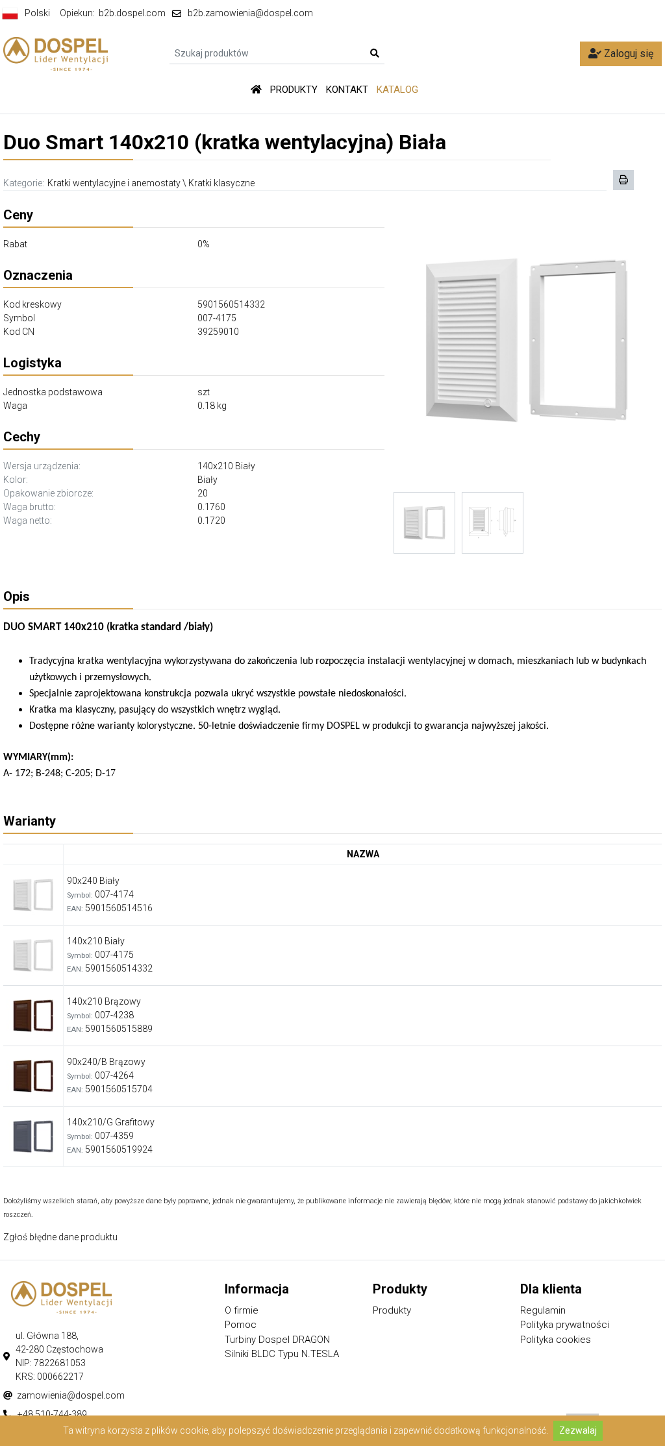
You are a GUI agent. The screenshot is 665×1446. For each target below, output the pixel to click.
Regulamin (543, 1310)
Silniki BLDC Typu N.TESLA (282, 1354)
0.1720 (211, 520)
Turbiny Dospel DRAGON (277, 1339)
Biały (207, 479)
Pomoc (241, 1324)
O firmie (241, 1310)
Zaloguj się (627, 53)
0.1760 (211, 507)
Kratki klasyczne (221, 183)
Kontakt (347, 89)
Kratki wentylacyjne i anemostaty (114, 183)
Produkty (294, 89)
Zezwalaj (578, 1430)
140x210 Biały (226, 466)
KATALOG (397, 89)
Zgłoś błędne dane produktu (60, 1237)
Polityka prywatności (564, 1324)
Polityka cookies (555, 1339)
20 (202, 493)
